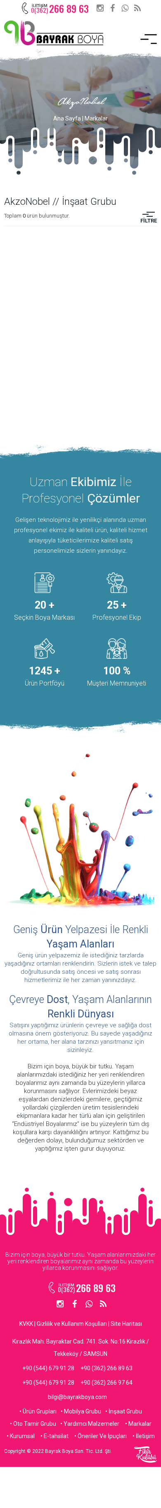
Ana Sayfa (67, 118)
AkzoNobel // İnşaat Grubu (60, 201)
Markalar (96, 118)
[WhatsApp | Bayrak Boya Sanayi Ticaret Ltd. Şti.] (125, 8)
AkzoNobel (81, 103)
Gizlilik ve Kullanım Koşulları (72, 1323)
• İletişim (144, 1436)
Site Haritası (126, 1323)
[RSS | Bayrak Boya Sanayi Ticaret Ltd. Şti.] (137, 8)
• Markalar (138, 1423)
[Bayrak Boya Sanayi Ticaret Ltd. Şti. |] (53, 33)
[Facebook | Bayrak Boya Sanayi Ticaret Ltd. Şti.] (112, 8)
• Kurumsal (21, 1436)
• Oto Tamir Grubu (33, 1423)
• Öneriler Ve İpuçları (100, 1436)
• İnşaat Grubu (123, 1411)
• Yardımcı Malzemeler (89, 1423)
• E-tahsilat (54, 1436)
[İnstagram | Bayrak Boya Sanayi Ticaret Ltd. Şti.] (100, 8)
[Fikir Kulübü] (145, 1454)
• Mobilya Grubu (81, 1411)
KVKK (26, 1323)
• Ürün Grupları (38, 1411)
